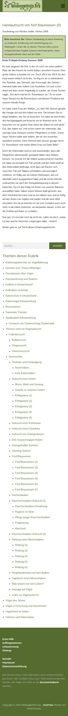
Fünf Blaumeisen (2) (26, 462)
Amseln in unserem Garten (30, 390)
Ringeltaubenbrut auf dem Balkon (30, 572)
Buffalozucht (19, 340)
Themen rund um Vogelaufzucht (23, 329)
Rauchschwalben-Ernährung (31, 506)
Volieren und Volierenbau (20, 617)
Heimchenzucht (20, 351)
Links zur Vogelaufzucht (25, 595)
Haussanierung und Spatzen (22, 279)
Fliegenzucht (19, 345)
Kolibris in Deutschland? (19, 284)
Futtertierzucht (17, 334)
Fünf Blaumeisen (21, 456)
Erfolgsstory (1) (23, 395)
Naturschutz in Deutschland (21, 295)
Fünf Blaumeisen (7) (26, 489)
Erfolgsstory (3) (23, 406)
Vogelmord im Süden (17, 611)
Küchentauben (20, 495)
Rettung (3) (21, 550)
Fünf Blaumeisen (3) (26, 467)
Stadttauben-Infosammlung (21, 317)
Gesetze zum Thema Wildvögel (23, 268)
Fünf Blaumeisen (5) (26, 478)
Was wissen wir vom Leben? (28, 583)
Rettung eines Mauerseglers (27, 539)
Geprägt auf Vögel (22, 589)
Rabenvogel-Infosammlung (21, 301)
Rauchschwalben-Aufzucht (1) (29, 500)
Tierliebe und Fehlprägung (27, 362)
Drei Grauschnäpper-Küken (27, 439)
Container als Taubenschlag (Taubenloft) (31, 323)
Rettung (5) (21, 561)
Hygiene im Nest (24, 511)
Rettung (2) (21, 545)
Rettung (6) (21, 567)
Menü (62, 6)
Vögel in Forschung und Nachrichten (26, 606)
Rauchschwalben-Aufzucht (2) (29, 534)
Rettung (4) (21, 556)
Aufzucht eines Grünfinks (26, 428)
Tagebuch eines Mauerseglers (29, 578)
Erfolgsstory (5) (23, 417)
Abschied (20, 528)
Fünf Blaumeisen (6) (26, 484)
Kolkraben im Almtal (17, 290)
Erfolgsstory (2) (23, 401)
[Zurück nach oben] (34, 697)
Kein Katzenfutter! (25, 373)
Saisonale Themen (16, 312)
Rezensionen (13, 306)
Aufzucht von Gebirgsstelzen (28, 434)
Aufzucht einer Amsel (24, 379)
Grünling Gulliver (21, 451)
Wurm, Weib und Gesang (29, 384)
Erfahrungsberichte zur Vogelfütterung (27, 262)
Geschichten (16, 356)
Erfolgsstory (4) (23, 412)
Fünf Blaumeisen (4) (26, 473)
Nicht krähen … (23, 367)
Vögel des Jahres (15, 600)
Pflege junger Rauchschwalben (32, 517)
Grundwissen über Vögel (19, 273)
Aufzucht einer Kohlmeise (26, 423)
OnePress (48, 704)
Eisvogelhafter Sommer (25, 445)
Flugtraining (21, 522)
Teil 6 (24, 227)
